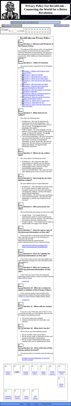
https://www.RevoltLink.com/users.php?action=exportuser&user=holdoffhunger (35, 246)
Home (22, 404)
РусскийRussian (17, 397)
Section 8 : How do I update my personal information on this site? (36, 90)
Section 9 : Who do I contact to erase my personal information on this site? (36, 94)
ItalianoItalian (43, 372)
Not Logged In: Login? (61, 25)
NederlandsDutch (61, 372)
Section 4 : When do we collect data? (36, 79)
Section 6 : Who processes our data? (36, 84)
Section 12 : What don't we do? (34, 102)
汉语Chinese (35, 397)
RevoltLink (7, 26)
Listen (6, 30)
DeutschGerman (8, 372)
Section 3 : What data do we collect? (36, 77)
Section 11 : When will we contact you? (37, 101)
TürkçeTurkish (26, 397)
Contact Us (25, 281)
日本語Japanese (52, 373)
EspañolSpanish (25, 372)
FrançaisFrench (34, 372)
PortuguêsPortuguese (8, 397)
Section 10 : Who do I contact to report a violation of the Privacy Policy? (36, 98)
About (29, 404)
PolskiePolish (61, 385)
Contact (36, 404)
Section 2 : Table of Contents (33, 75)
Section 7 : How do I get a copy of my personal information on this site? (35, 87)
